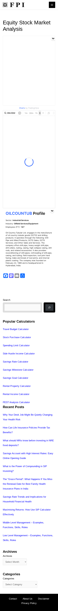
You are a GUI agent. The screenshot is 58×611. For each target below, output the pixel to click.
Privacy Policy (29, 603)
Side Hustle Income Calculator (19, 353)
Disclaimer (43, 598)
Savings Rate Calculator (15, 361)
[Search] (49, 307)
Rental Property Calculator (17, 386)
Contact (13, 598)
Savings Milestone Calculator (18, 370)
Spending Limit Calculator (16, 345)
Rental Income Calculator (16, 394)
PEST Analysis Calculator (16, 402)
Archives (7, 556)
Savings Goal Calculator (15, 378)
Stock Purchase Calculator (17, 337)
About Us (27, 598)
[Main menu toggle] (52, 5)
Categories (8, 578)
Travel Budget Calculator (16, 329)
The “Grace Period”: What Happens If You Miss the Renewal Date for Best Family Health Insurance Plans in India (27, 484)
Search (6, 300)
